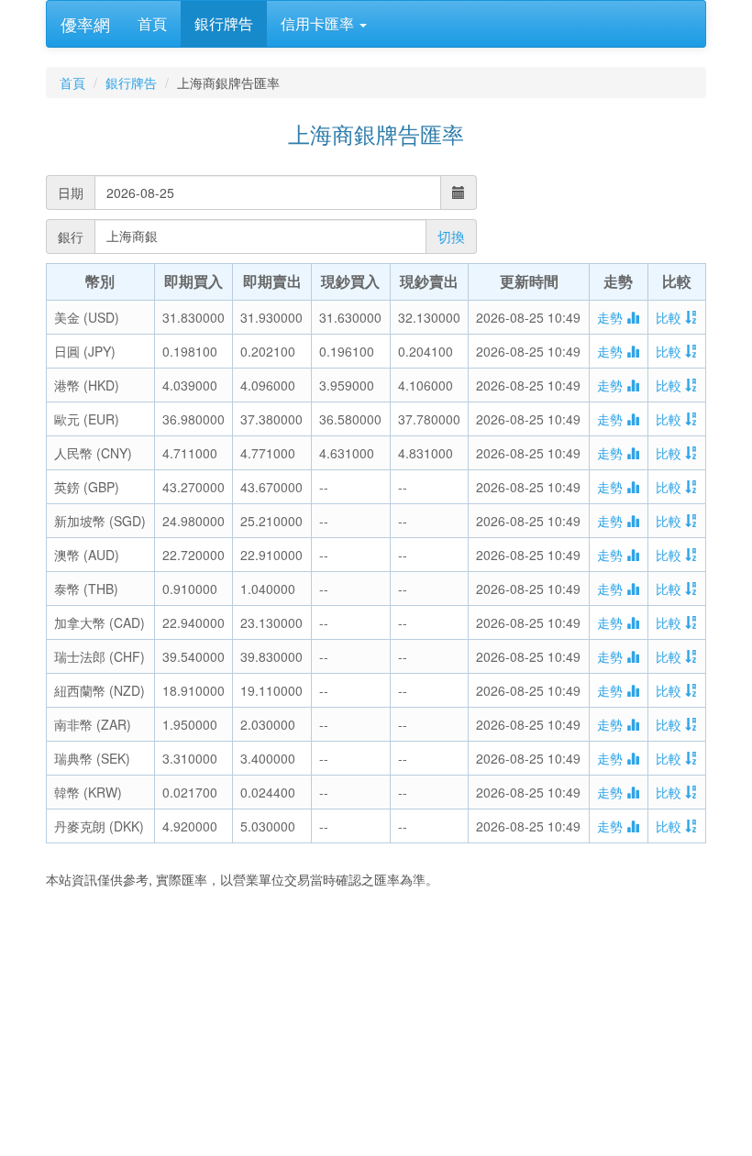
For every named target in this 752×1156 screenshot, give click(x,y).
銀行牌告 (223, 23)
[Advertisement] (376, 1025)
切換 (451, 236)
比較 (670, 317)
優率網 (85, 24)
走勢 (611, 317)
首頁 (152, 23)
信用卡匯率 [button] (319, 23)
